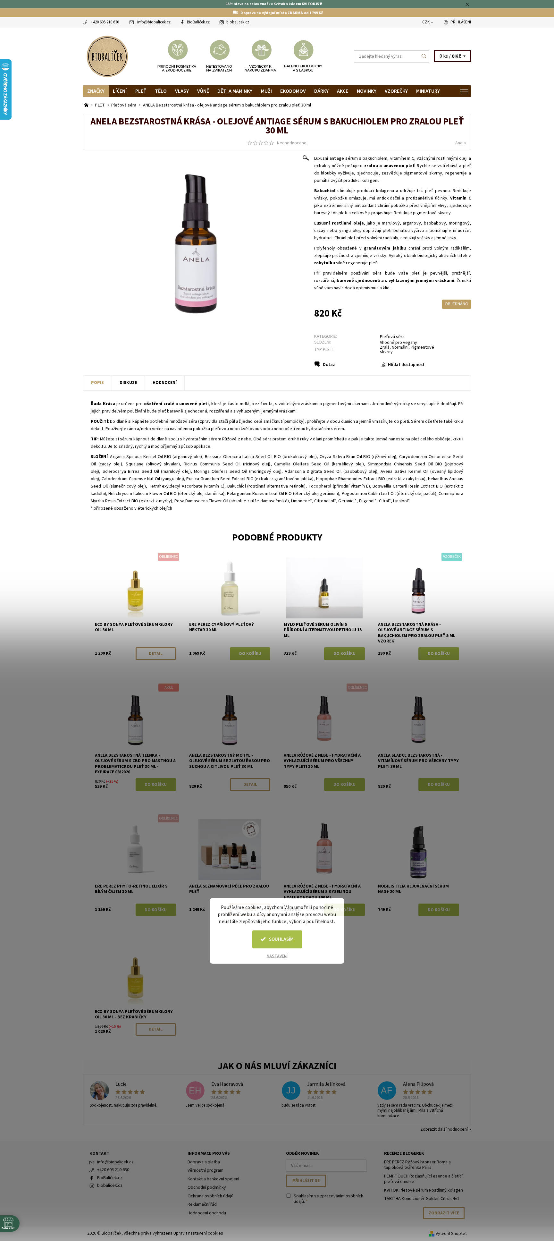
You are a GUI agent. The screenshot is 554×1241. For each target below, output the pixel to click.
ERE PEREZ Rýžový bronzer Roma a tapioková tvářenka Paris (417, 1165)
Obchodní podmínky (207, 1187)
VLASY (182, 91)
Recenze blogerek (404, 1153)
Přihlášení (460, 22)
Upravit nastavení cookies (198, 1233)
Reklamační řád (202, 1204)
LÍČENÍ (120, 91)
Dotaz (329, 364)
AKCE (342, 91)
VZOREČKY (396, 91)
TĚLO (161, 91)
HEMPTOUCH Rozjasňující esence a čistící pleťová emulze (423, 1179)
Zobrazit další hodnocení (444, 1129)
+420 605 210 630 (105, 22)
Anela (460, 143)
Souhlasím (281, 939)
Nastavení (277, 956)
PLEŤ (141, 91)
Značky (96, 91)
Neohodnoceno (291, 143)
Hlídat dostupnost (406, 364)
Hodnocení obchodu (207, 1213)
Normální (400, 347)
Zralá (385, 347)
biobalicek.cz (237, 22)
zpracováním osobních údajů (328, 1199)
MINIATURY (428, 91)
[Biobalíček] (107, 55)
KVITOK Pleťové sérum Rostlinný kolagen (423, 1190)
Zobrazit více (444, 1213)
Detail (156, 654)
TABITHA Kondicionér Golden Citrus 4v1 (421, 1198)
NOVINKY (366, 91)
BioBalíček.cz (198, 22)
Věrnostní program (205, 1170)
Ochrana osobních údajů (210, 1196)
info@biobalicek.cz (154, 22)
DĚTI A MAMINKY (234, 91)
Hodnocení (165, 382)
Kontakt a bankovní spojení (213, 1179)
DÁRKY (321, 91)
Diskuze (128, 382)
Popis (97, 382)
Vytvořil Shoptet (451, 1233)
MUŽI (266, 91)
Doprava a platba (204, 1162)
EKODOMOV (293, 91)
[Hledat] (424, 56)
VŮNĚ (203, 91)
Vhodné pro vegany (398, 342)
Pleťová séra (392, 337)
